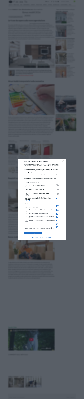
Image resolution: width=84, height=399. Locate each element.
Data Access (42, 237)
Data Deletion (35, 237)
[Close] (63, 161)
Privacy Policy (49, 237)
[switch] (57, 185)
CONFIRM (33, 233)
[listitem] (42, 182)
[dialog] (42, 199)
